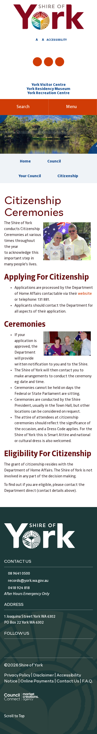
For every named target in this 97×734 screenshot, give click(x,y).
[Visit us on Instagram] (48, 61)
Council (54, 161)
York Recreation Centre (48, 93)
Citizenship (67, 176)
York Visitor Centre (49, 85)
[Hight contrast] (31, 40)
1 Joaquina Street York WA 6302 (29, 617)
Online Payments (37, 680)
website (85, 294)
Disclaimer (43, 675)
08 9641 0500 (19, 574)
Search (23, 106)
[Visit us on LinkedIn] (59, 61)
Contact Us (68, 680)
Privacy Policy (17, 675)
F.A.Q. (87, 680)
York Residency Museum (48, 89)
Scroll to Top (14, 716)
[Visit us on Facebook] (37, 61)
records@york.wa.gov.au (28, 581)
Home (25, 161)
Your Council (30, 176)
